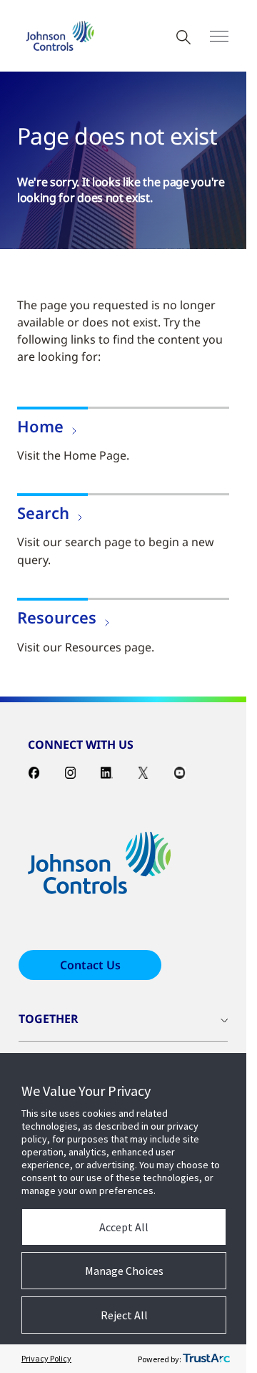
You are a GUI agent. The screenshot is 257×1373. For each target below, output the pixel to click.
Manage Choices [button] (124, 1270)
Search (43, 512)
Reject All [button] (124, 1315)
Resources (56, 617)
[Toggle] (219, 36)
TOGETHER (49, 1019)
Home (40, 426)
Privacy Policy (46, 1358)
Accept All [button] (123, 1227)
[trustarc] (206, 1359)
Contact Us (90, 965)
